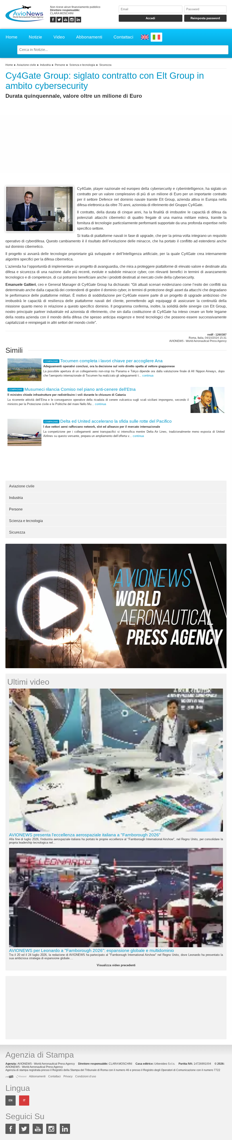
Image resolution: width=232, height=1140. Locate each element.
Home (11, 37)
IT (24, 1100)
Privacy (67, 1076)
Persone (60, 65)
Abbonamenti (89, 37)
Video (59, 37)
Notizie (35, 37)
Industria (45, 65)
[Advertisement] (116, 150)
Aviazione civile (26, 65)
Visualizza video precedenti (116, 965)
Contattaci (123, 37)
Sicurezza (105, 65)
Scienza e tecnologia (82, 65)
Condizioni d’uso (85, 1076)
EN (10, 1100)
